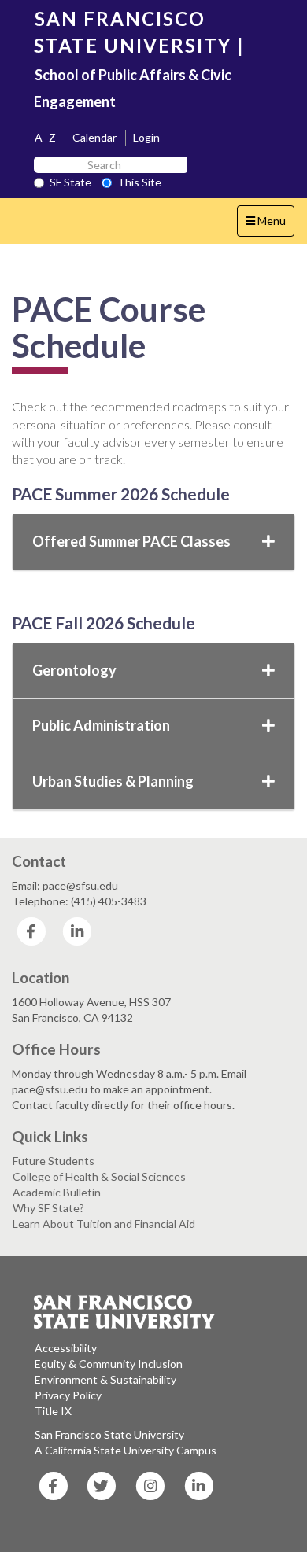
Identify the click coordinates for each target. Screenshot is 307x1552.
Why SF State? (48, 1208)
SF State (70, 182)
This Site (139, 182)
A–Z (45, 137)
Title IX (53, 1410)
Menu (269, 225)
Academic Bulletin (57, 1192)
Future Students (53, 1160)
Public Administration (101, 725)
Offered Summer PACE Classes (131, 541)
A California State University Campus (125, 1450)
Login (146, 137)
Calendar (94, 137)
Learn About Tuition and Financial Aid (104, 1223)
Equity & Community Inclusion (109, 1363)
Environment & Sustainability (105, 1379)
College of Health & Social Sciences (99, 1176)
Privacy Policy (68, 1395)
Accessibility (66, 1348)
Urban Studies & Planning (113, 781)
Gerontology (74, 670)
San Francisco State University (109, 1434)
